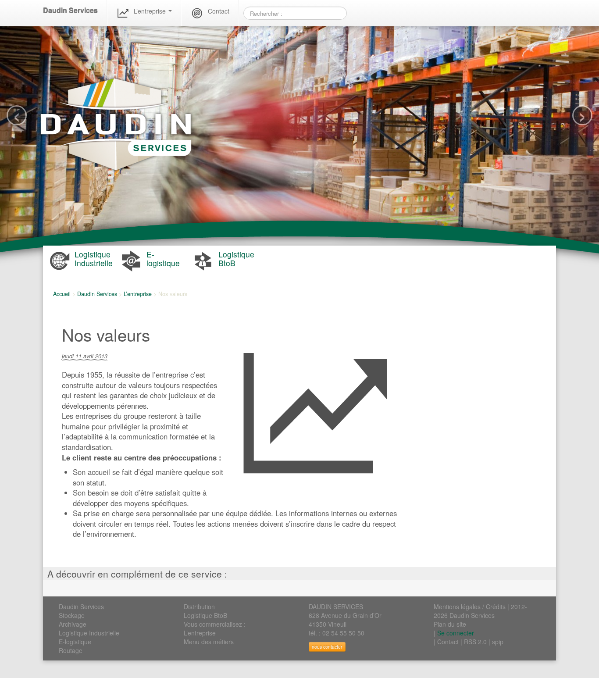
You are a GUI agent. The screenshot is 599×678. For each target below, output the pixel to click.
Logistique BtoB (205, 615)
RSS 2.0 (475, 641)
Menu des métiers (209, 641)
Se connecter (455, 632)
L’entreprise (151, 11)
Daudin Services (70, 10)
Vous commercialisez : (215, 624)
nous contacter (327, 646)
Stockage (72, 615)
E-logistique (75, 641)
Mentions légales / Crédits (470, 606)
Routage (70, 650)
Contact (218, 11)
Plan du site (450, 624)
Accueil (62, 294)
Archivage (72, 624)
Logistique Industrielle (89, 632)
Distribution (199, 606)
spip (497, 641)
